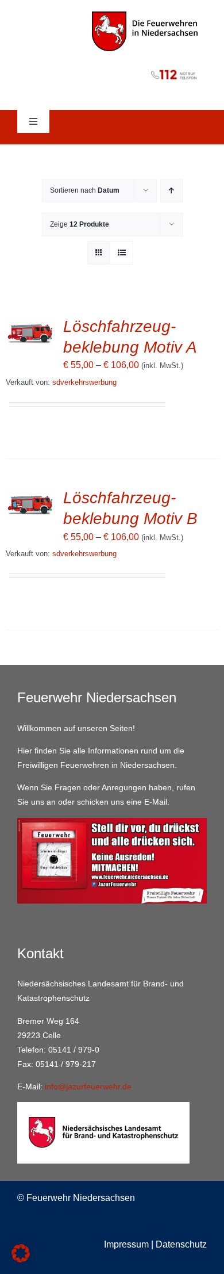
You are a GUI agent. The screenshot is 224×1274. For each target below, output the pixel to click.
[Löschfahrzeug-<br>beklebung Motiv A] (30, 324)
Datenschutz (181, 1244)
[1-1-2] (112, 67)
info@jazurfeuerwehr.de (88, 1086)
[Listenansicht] (121, 253)
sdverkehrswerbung (84, 382)
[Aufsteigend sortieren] (171, 190)
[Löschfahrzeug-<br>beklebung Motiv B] (30, 495)
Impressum (126, 1244)
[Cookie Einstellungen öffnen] (20, 1259)
